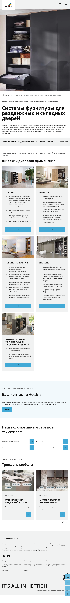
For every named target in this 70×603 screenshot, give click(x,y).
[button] (63, 522)
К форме (7, 409)
